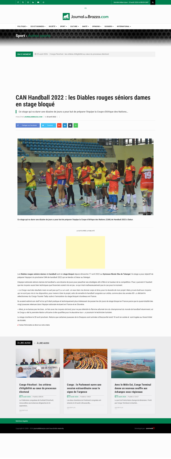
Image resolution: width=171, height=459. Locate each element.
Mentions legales (22, 421)
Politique (21, 26)
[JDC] (85, 16)
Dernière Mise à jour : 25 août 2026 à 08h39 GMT (131, 2)
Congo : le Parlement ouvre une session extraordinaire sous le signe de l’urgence (84, 388)
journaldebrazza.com (33, 117)
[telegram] (70, 125)
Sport (63, 26)
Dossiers (108, 26)
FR (86, 8)
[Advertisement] (85, 74)
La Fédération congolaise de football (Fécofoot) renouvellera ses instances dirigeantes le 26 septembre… (36, 403)
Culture (74, 26)
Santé (85, 26)
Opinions (96, 26)
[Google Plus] (59, 125)
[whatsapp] (76, 125)
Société (52, 26)
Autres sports (39, 35)
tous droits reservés (56, 428)
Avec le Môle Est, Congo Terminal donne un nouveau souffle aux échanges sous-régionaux (133, 388)
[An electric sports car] (38, 363)
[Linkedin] (65, 125)
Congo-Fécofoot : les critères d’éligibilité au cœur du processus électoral (79, 54)
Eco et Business (37, 26)
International (123, 26)
